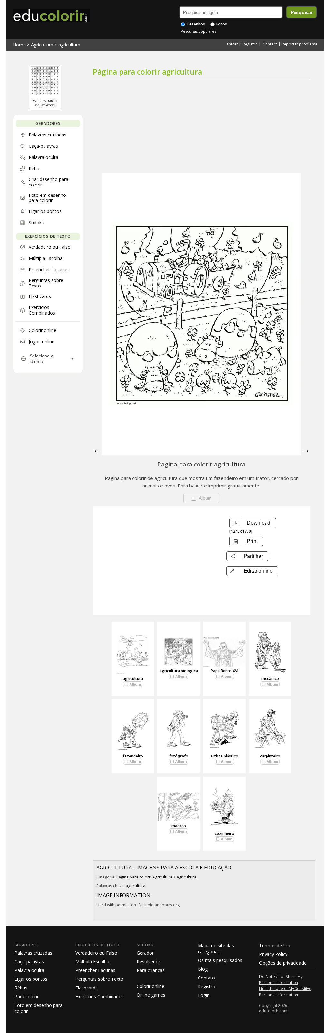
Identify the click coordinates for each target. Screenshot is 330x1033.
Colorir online (150, 986)
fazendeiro (133, 756)
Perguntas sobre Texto (99, 979)
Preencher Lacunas (95, 970)
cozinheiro (224, 833)
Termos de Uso (275, 945)
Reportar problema (299, 44)
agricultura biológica (179, 671)
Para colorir (27, 996)
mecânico (270, 678)
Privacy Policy (273, 954)
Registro (250, 44)
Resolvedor (148, 961)
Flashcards (86, 988)
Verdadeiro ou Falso (96, 953)
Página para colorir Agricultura (144, 877)
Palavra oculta (29, 970)
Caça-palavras (29, 961)
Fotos (221, 24)
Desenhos (195, 24)
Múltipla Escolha (92, 961)
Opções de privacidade (282, 963)
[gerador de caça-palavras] (45, 108)
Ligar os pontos (31, 979)
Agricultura (42, 45)
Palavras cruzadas (33, 953)
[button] (252, 571)
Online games (151, 995)
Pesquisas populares (198, 31)
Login (203, 995)
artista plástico (224, 756)
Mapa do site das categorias (216, 948)
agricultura (69, 45)
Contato (206, 978)
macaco (178, 825)
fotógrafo (178, 756)
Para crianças (151, 970)
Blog (203, 969)
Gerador (145, 953)
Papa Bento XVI (224, 671)
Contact (270, 44)
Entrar (232, 44)
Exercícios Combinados (99, 996)
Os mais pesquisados (220, 960)
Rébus (21, 988)
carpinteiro (270, 756)
